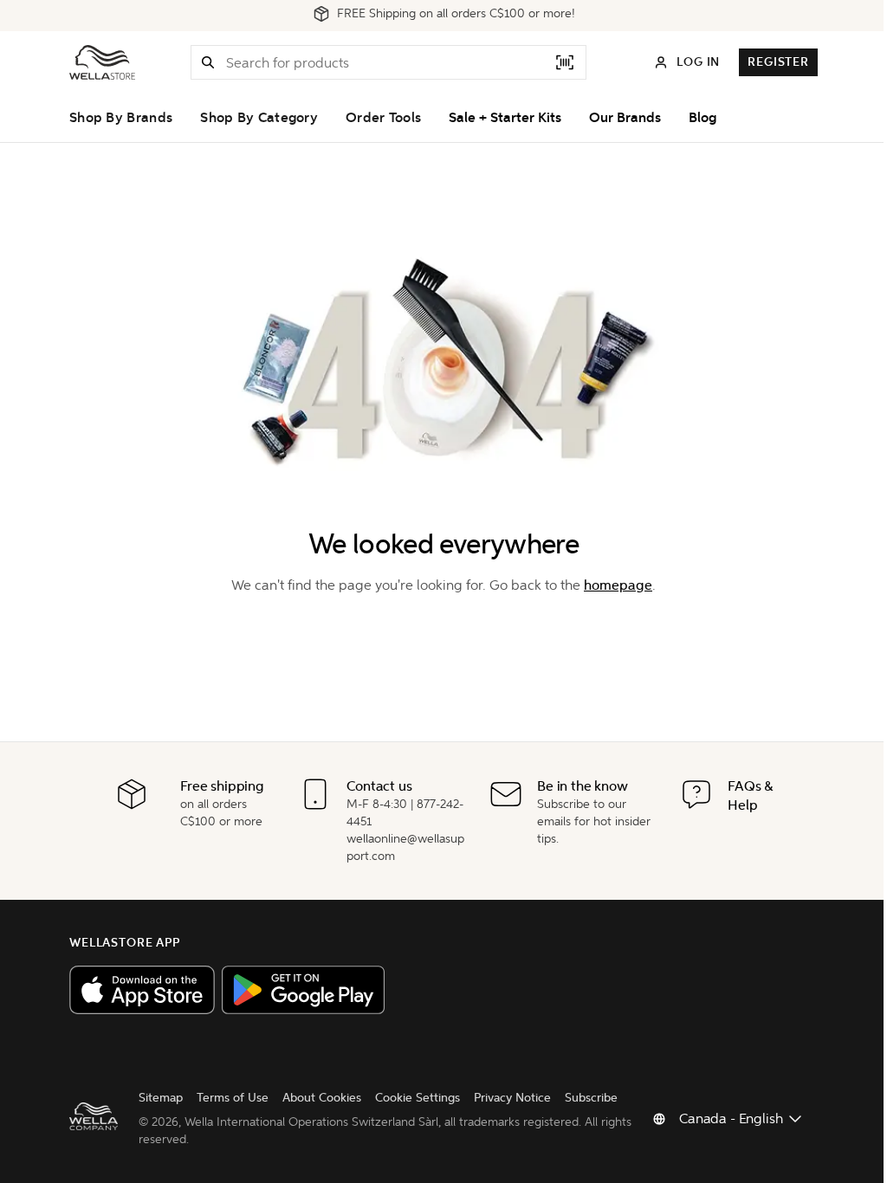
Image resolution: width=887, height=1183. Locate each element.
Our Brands (625, 117)
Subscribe (591, 1097)
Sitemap (161, 1097)
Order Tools (383, 117)
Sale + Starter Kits (505, 117)
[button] (208, 62)
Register (778, 62)
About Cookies (321, 1097)
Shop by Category (259, 117)
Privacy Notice (512, 1097)
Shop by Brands (120, 117)
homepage (618, 585)
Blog (702, 117)
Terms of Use (233, 1097)
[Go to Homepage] (102, 62)
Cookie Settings (417, 1097)
